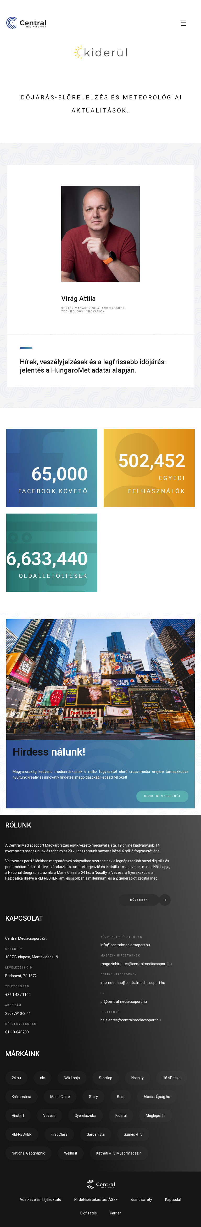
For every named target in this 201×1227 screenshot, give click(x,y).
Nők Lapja (72, 1078)
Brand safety (141, 1199)
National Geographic (28, 1153)
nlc (42, 1078)
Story (93, 1097)
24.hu (16, 1078)
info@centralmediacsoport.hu (125, 945)
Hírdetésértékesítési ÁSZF (96, 1199)
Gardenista (96, 1134)
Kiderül (121, 1115)
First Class (59, 1134)
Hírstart (18, 1115)
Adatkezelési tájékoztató (40, 1199)
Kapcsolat (173, 1199)
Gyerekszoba (85, 1115)
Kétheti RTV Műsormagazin (119, 1153)
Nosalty (137, 1078)
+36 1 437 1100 (18, 995)
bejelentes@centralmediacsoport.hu (130, 1020)
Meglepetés (155, 1115)
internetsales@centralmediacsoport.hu (132, 983)
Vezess (49, 1115)
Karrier (115, 1213)
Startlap (105, 1078)
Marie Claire (60, 1097)
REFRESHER (22, 1134)
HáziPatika (172, 1078)
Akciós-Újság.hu (157, 1097)
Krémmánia (21, 1097)
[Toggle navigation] (184, 23)
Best (121, 1097)
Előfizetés (88, 1213)
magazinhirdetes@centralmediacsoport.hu (136, 964)
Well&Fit (70, 1153)
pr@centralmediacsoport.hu (123, 1001)
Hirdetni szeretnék (162, 796)
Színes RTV (133, 1134)
